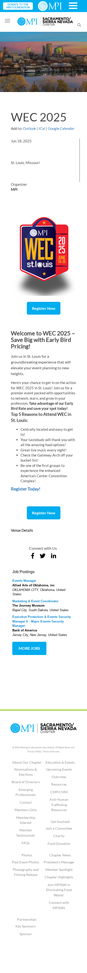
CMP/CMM (59, 792)
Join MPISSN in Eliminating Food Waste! (59, 890)
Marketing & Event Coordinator (35, 601)
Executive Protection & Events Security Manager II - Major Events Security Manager (41, 621)
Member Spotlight (58, 869)
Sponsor (26, 934)
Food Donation (59, 843)
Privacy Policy (34, 751)
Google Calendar (61, 128)
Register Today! (25, 488)
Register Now (43, 308)
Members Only (25, 810)
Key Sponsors (25, 926)
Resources (59, 784)
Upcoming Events (59, 769)
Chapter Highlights (59, 877)
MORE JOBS (29, 648)
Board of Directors (26, 782)
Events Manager (24, 580)
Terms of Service (51, 751)
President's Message (59, 862)
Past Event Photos (25, 862)
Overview (59, 777)
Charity (59, 836)
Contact (26, 802)
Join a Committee (59, 828)
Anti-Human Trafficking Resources (59, 804)
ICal (42, 128)
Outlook (29, 128)
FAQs (26, 843)
